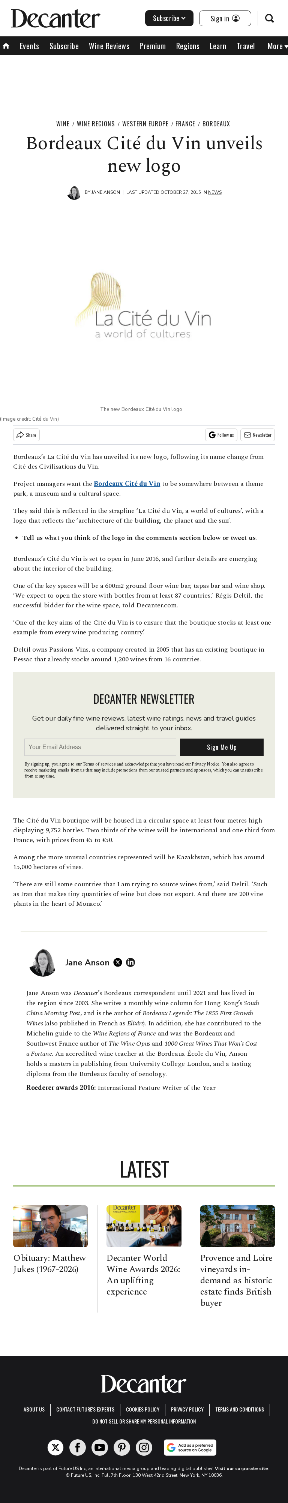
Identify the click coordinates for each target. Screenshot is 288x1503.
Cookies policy (142, 1409)
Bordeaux (216, 123)
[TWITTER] (119, 962)
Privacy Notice (205, 764)
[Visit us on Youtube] (100, 1447)
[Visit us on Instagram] (144, 1447)
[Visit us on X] (55, 1447)
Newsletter (262, 435)
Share (31, 435)
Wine (62, 123)
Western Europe (145, 123)
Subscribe (166, 18)
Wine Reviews (109, 45)
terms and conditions (239, 1409)
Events (29, 45)
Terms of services (99, 764)
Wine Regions (96, 123)
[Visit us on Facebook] (77, 1447)
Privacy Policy (187, 1409)
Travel (246, 45)
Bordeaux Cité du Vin (127, 484)
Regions (188, 45)
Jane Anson (106, 192)
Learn (218, 45)
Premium (153, 45)
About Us (34, 1409)
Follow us (226, 435)
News (215, 192)
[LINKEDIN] (132, 962)
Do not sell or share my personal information (144, 1421)
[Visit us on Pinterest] (122, 1447)
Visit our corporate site (241, 1469)
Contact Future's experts (85, 1409)
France (185, 123)
